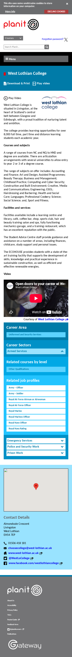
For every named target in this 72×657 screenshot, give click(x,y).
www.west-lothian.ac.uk (23, 553)
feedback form (12, 624)
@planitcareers (15, 629)
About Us (10, 601)
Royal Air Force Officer (20, 405)
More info (10, 11)
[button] (36, 486)
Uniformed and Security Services (25, 334)
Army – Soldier (16, 393)
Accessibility (11, 605)
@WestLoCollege (19, 558)
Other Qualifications (19, 369)
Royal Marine (15, 411)
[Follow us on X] (66, 39)
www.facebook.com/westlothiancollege (34, 563)
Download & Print (18, 85)
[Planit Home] (21, 32)
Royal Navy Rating (17, 429)
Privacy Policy (12, 610)
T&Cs (9, 615)
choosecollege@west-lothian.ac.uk (30, 548)
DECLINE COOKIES (56, 11)
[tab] (36, 351)
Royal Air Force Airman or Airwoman (27, 399)
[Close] (67, 3)
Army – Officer (16, 388)
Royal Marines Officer (19, 417)
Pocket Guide (12, 620)
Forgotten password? (53, 39)
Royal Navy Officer (18, 423)
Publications (11, 634)
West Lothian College (51, 319)
